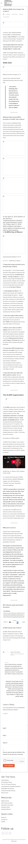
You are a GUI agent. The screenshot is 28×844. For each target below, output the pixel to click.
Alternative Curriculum (7, 805)
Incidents (21, 14)
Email (5, 735)
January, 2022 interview (11, 477)
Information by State (6, 803)
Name (5, 728)
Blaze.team (14, 841)
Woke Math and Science (7, 788)
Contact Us (4, 819)
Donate (3, 821)
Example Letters (5, 807)
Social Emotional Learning (8, 790)
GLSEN (7, 407)
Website (12, 655)
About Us (3, 817)
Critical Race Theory (6, 782)
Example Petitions (6, 809)
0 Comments (6, 17)
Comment (5, 713)
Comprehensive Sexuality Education (10, 786)
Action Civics (4, 792)
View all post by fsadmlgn (17, 653)
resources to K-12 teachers (12, 424)
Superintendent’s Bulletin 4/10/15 (12, 257)
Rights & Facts (5, 801)
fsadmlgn (8, 14)
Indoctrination (5, 780)
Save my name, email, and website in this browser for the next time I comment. (14, 753)
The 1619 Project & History (8, 784)
